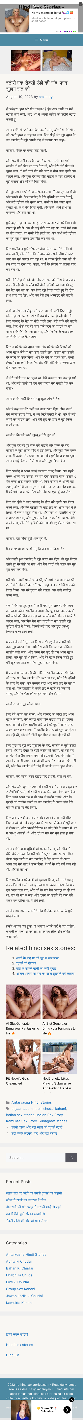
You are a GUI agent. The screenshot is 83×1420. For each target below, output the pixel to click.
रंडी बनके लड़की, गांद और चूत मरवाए (34, 1133)
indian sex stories (20, 1115)
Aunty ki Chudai (19, 1261)
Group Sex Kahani (20, 1289)
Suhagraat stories (53, 1121)
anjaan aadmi (22, 1109)
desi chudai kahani (50, 1109)
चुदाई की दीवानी (26, 963)
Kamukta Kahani (19, 1303)
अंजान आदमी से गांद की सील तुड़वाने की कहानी (45, 974)
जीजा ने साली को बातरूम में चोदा (26, 1200)
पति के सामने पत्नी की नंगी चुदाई (36, 968)
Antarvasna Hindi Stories (31, 1102)
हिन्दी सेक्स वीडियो (17, 1334)
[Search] (71, 1158)
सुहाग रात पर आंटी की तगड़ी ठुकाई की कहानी (34, 1193)
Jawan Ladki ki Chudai (24, 1296)
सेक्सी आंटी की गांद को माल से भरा (27, 1221)
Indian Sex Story (49, 1115)
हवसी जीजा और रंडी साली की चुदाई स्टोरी (36, 1127)
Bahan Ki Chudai (19, 1268)
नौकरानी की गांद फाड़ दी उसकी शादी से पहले (33, 1207)
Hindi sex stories (19, 1345)
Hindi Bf (12, 1355)
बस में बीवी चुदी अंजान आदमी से (25, 1214)
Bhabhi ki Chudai (19, 1275)
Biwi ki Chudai (17, 1282)
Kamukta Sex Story (21, 1121)
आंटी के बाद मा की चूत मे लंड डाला (37, 958)
